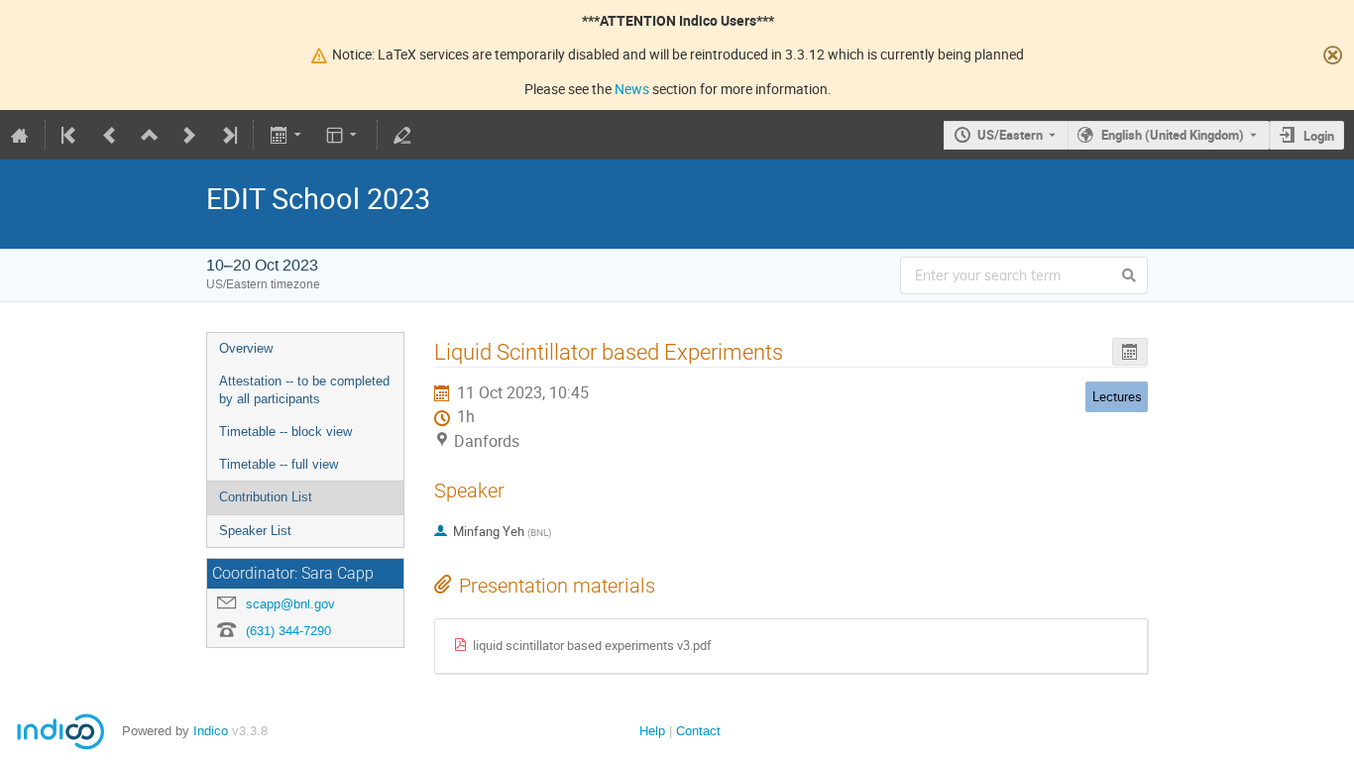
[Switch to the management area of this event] (402, 135)
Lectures (1117, 396)
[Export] (287, 135)
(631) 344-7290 (288, 630)
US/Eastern (1010, 135)
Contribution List (265, 496)
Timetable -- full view (278, 464)
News (632, 88)
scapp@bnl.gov (290, 604)
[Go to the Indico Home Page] (20, 135)
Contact (698, 730)
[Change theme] (343, 135)
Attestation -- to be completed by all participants (304, 390)
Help (652, 730)
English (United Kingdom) (1172, 135)
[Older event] (110, 135)
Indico (210, 730)
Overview (246, 348)
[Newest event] (228, 135)
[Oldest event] (70, 135)
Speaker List (255, 530)
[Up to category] (149, 135)
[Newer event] (189, 135)
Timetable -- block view (285, 431)
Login (1318, 136)
